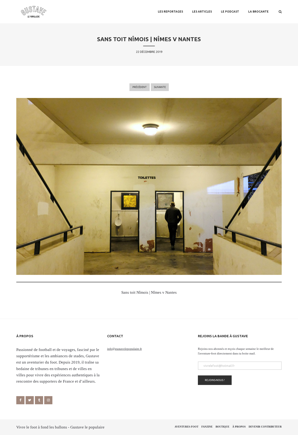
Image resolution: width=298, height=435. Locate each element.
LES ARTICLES (202, 11)
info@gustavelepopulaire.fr (124, 349)
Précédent (139, 87)
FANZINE (207, 426)
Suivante (160, 87)
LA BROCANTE (258, 11)
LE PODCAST (230, 11)
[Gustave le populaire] (33, 11)
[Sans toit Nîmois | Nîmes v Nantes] (149, 186)
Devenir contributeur (265, 426)
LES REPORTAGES (170, 11)
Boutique (222, 426)
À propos (239, 426)
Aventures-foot (186, 426)
